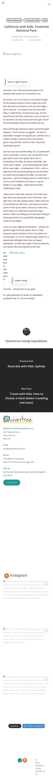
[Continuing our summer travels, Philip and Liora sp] (26, 698)
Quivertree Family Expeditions (26, 36)
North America (14, 20)
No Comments (35, 40)
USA (45, 20)
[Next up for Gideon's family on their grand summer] (26, 651)
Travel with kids (32, 20)
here (19, 298)
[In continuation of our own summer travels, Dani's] (26, 603)
